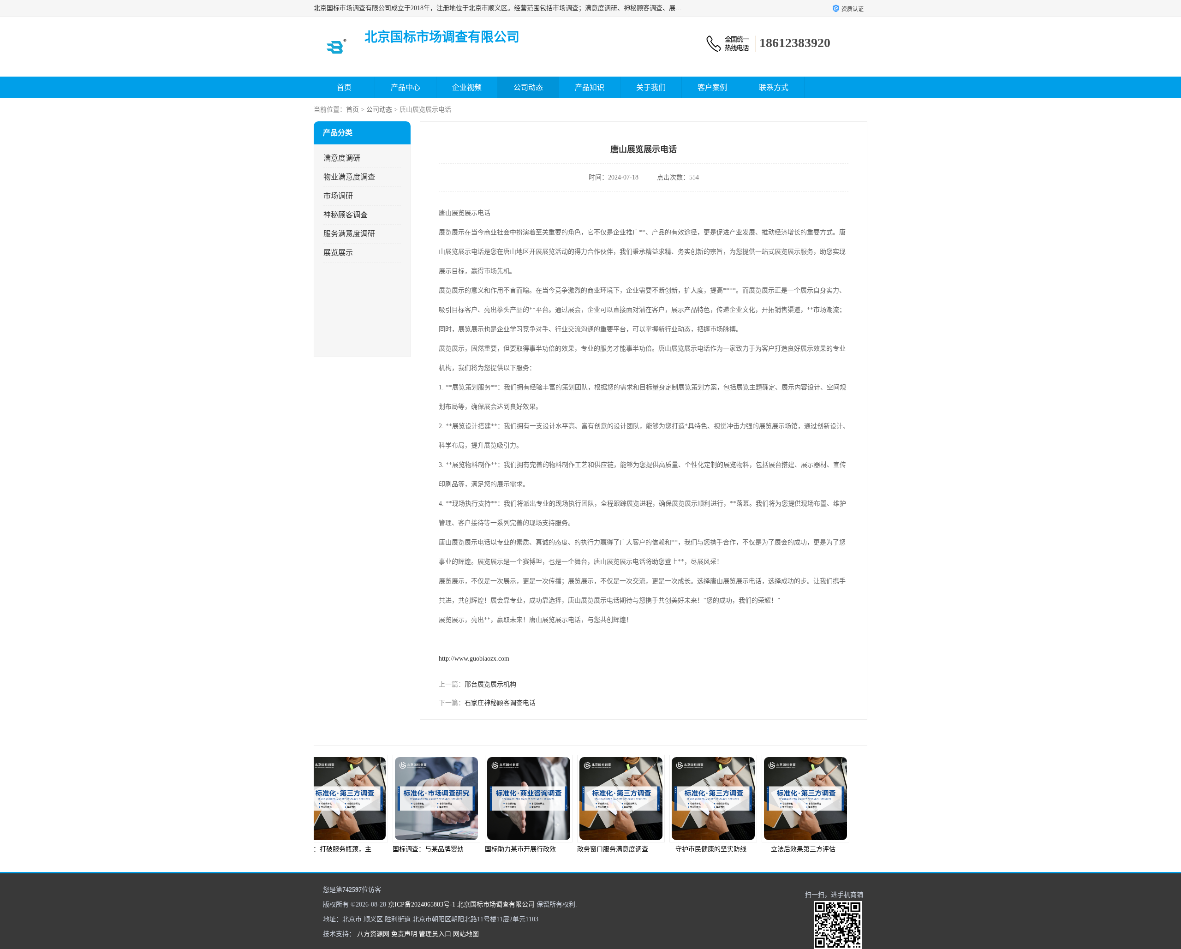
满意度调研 (341, 158)
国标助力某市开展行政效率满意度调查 (465, 849)
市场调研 (338, 196)
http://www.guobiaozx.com (474, 658)
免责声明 (404, 934)
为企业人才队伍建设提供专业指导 (828, 849)
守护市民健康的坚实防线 (636, 849)
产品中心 (405, 87)
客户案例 (712, 87)
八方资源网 (373, 934)
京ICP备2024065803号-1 (421, 904)
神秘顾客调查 (345, 215)
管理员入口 (435, 934)
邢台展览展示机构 (490, 684)
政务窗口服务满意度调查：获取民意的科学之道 (570, 849)
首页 (344, 87)
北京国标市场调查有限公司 (496, 904)
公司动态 (528, 87)
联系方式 (773, 87)
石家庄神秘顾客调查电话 (500, 702)
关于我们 (651, 87)
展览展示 (338, 253)
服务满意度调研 (349, 234)
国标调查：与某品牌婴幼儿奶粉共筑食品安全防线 (389, 849)
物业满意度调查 (349, 177)
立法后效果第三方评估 (729, 849)
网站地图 (466, 934)
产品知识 (589, 87)
